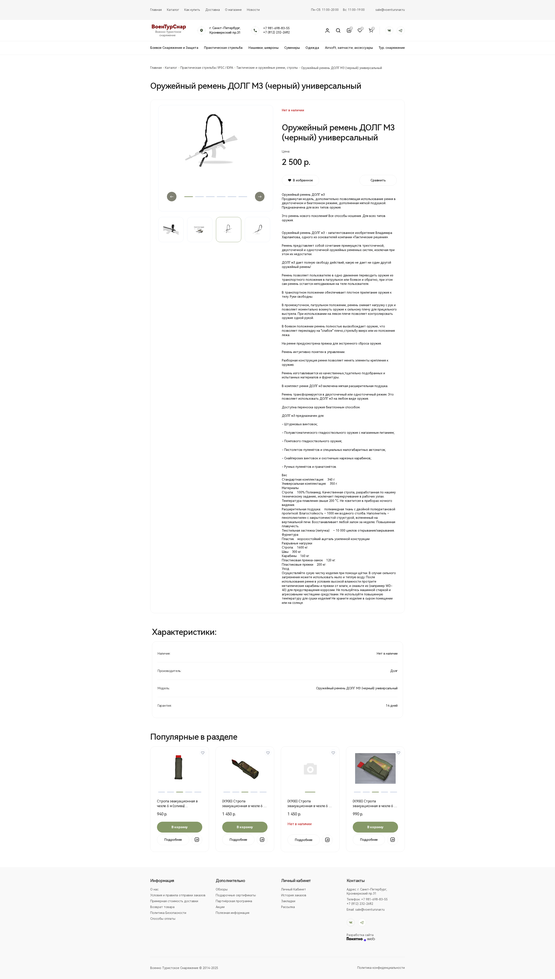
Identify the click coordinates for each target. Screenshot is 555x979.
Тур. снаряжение (392, 48)
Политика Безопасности (168, 913)
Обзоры (222, 889)
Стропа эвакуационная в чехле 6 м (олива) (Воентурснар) (177, 806)
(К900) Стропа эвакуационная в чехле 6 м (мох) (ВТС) (309, 806)
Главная (156, 9)
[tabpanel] (215, 157)
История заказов (293, 895)
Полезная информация (232, 913)
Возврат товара (162, 907)
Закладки (288, 901)
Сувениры (292, 48)
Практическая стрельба (223, 48)
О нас (154, 889)
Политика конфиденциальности (381, 967)
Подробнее (173, 840)
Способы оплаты (162, 918)
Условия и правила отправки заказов (178, 895)
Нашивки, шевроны (263, 48)
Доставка (212, 9)
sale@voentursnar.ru (390, 9)
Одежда (312, 48)
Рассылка (288, 907)
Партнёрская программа (234, 901)
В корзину (179, 827)
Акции (220, 907)
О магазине (233, 9)
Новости (253, 9)
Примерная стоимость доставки (174, 901)
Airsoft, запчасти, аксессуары (349, 48)
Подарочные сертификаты (236, 895)
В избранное (303, 180)
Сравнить (378, 180)
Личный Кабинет (293, 889)
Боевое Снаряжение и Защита (174, 48)
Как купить (192, 9)
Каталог (173, 9)
